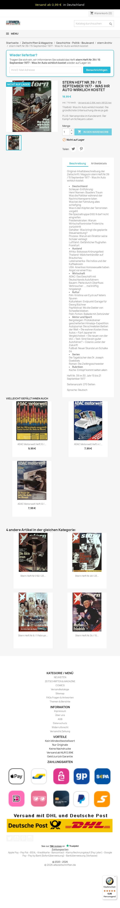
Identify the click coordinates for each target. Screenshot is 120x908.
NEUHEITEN (60, 677)
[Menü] (115, 877)
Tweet (73, 149)
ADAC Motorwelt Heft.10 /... (32, 444)
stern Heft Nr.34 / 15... (87, 635)
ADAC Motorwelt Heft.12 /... (32, 503)
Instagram (30, 838)
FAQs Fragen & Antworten (60, 697)
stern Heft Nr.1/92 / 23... (33, 575)
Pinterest (81, 149)
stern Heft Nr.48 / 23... (87, 575)
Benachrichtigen (96, 70)
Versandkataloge (60, 689)
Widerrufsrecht (60, 727)
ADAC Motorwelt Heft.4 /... (88, 444)
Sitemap (60, 693)
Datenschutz (60, 723)
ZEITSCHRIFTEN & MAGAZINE (60, 681)
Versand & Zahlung (60, 731)
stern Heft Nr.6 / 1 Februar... (33, 635)
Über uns (60, 715)
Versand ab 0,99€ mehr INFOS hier (95, 102)
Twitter (9, 838)
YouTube (16, 838)
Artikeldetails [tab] (99, 163)
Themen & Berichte (60, 701)
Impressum (60, 711)
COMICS (60, 685)
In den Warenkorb (93, 132)
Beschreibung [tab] (77, 163)
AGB (60, 719)
